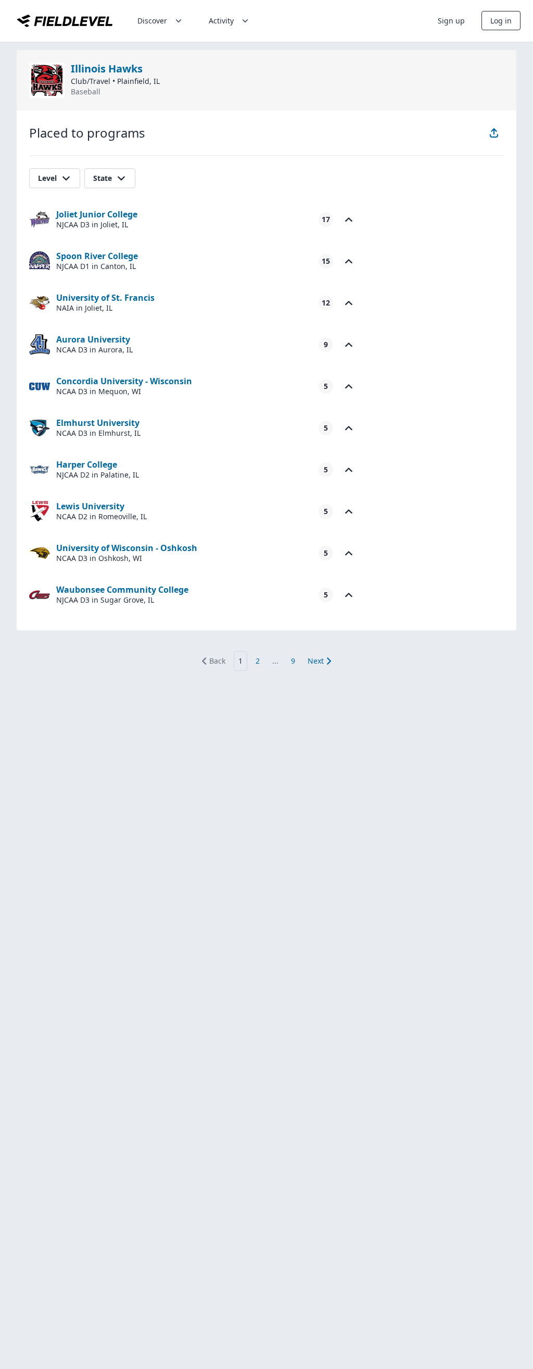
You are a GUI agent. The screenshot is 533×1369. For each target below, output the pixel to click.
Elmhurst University (97, 423)
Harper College (86, 464)
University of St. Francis (105, 297)
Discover (152, 21)
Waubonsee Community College (122, 589)
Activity (221, 21)
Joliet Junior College (96, 214)
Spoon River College (97, 256)
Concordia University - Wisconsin (124, 381)
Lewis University (90, 506)
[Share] (494, 133)
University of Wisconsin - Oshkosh (126, 548)
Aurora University (93, 339)
